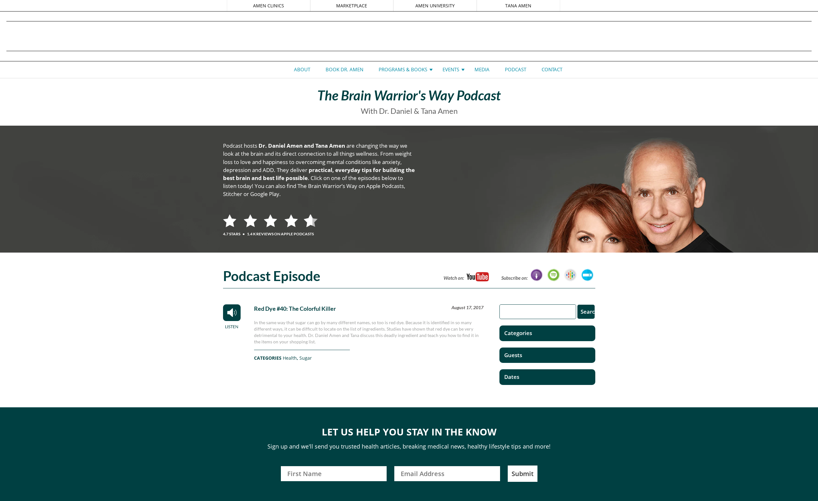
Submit (523, 473)
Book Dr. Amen (344, 69)
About (302, 69)
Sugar (305, 358)
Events (451, 69)
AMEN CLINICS (268, 6)
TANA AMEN (518, 6)
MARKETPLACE (351, 6)
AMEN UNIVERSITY (435, 6)
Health (290, 358)
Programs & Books (403, 69)
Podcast (515, 69)
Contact (552, 69)
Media (482, 69)
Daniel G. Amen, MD (409, 36)
